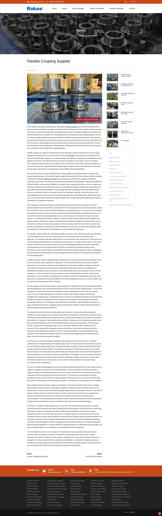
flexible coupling (71, 127)
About (64, 8)
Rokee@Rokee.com (36, 2)
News (74, 35)
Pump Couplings (96, 499)
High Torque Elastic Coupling (126, 122)
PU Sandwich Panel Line (116, 191)
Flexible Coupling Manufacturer (37, 456)
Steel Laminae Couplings (54, 505)
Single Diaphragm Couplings (120, 502)
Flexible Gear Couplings (98, 486)
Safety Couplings (117, 499)
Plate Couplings (52, 499)
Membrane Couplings (53, 491)
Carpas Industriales (114, 165)
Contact (132, 8)
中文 (125, 2)
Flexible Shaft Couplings (94, 456)
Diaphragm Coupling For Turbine (127, 113)
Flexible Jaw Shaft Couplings (120, 483)
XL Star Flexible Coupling (98, 491)
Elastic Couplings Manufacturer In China (121, 205)
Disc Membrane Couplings (55, 480)
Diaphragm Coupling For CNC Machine (127, 84)
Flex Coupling (125, 140)
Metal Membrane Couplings (55, 497)
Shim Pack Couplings (53, 502)
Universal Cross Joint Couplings (121, 497)
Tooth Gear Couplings (118, 486)
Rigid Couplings (75, 491)
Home (54, 8)
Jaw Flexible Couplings (98, 502)
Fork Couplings (74, 483)
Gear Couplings (78, 8)
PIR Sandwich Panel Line (116, 180)
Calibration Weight (114, 157)
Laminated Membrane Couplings (57, 489)
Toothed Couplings (96, 505)
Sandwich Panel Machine (116, 183)
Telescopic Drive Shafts (77, 480)
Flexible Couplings (116, 8)
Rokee (35, 8)
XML (126, 512)
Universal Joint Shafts (97, 480)
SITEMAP (132, 512)
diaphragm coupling (50, 179)
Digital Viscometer (114, 161)
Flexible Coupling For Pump (127, 103)
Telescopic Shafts (96, 497)
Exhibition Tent (113, 169)
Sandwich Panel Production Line (118, 187)
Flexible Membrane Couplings (56, 486)
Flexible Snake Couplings (119, 491)
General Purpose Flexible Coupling (126, 75)
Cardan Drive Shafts (118, 480)
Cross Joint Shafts (75, 489)
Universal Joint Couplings (98, 489)
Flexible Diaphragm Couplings (56, 483)
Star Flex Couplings (97, 483)
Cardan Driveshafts (97, 8)
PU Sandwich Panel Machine (117, 176)
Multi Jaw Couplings (76, 486)
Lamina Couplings (75, 505)
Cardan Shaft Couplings (77, 499)
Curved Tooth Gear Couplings (120, 505)
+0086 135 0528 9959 (78, 472)
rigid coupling (69, 155)
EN (134, 2)
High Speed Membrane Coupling (128, 94)
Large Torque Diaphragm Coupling (127, 131)
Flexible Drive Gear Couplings (120, 494)
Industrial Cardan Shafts (119, 489)
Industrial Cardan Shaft (115, 172)
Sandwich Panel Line (115, 195)
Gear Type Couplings (76, 497)
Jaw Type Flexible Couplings (78, 494)
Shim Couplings (95, 494)
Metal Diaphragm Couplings (55, 494)
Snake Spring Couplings (77, 502)
